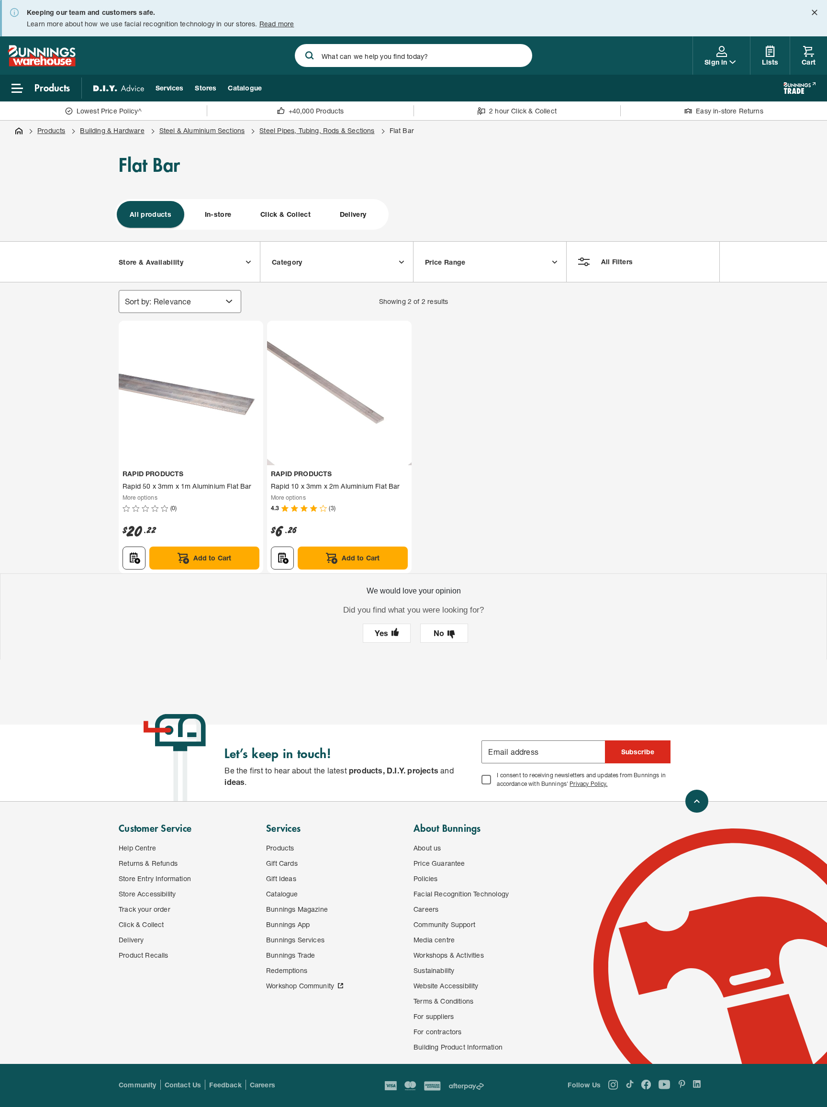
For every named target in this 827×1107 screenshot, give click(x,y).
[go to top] (696, 801)
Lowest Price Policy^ (109, 111)
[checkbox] (486, 779)
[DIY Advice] (118, 88)
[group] (252, 214)
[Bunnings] (42, 63)
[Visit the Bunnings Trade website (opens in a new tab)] (799, 88)
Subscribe (638, 752)
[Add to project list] (134, 558)
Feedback (225, 1085)
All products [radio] (150, 214)
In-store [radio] (218, 214)
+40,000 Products (316, 111)
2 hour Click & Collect (523, 111)
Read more (276, 24)
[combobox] (413, 55)
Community (137, 1085)
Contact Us (183, 1085)
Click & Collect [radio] (285, 214)
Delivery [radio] (353, 214)
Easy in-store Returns (729, 111)
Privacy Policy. (588, 783)
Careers (262, 1085)
